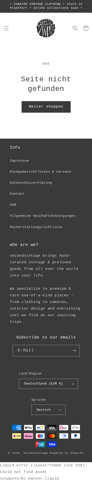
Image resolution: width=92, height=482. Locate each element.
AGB (13, 205)
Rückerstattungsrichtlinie (36, 227)
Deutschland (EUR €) (43, 384)
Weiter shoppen (46, 107)
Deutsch (44, 410)
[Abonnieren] (74, 350)
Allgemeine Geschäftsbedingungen (42, 216)
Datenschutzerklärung (31, 183)
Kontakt (17, 194)
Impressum (19, 161)
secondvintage (36, 453)
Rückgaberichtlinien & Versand (40, 172)
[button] (6, 28)
